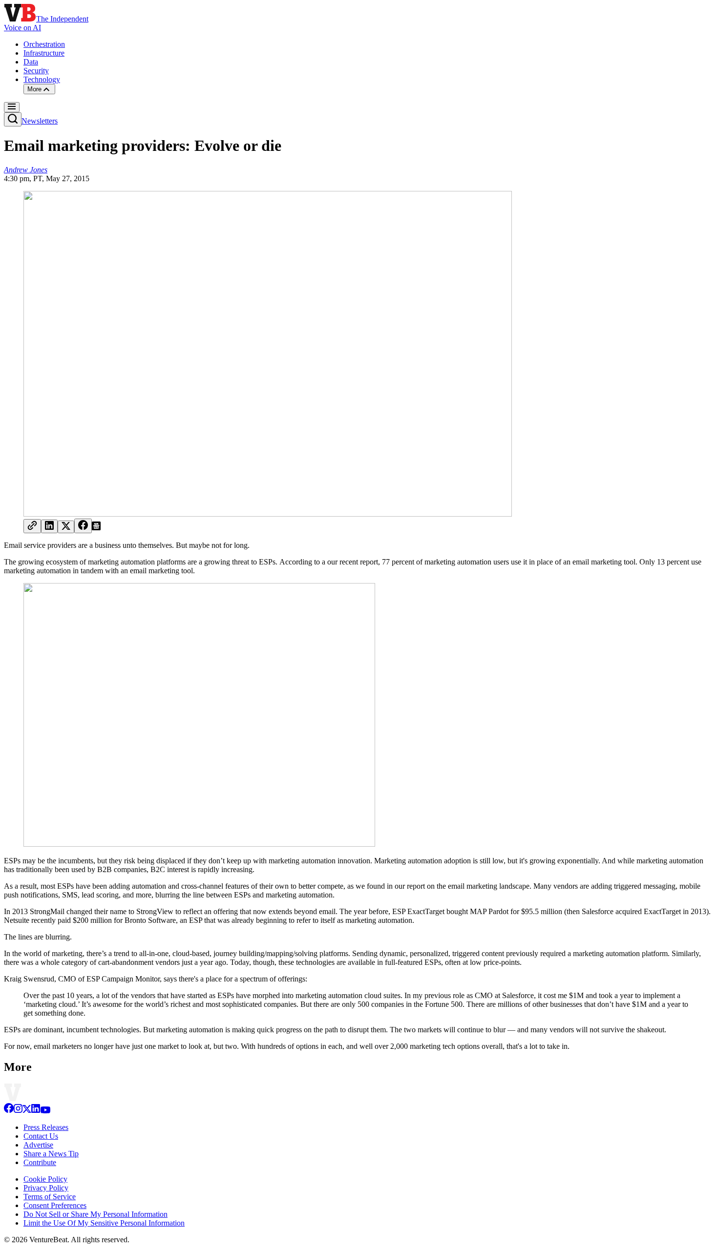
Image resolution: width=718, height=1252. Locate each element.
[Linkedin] (35, 1110)
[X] (26, 1110)
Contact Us (40, 1136)
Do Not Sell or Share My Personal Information (95, 1214)
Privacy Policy (45, 1188)
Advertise (38, 1145)
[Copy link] (32, 526)
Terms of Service (49, 1196)
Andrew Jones (25, 170)
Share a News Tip (51, 1153)
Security (36, 70)
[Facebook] (9, 1110)
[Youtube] (45, 1110)
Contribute (39, 1162)
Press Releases (45, 1127)
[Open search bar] (12, 119)
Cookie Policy (45, 1179)
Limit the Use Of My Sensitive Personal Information (104, 1223)
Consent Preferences (54, 1205)
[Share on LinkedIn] (49, 526)
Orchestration (44, 44)
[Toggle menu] (12, 107)
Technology (41, 79)
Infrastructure (43, 53)
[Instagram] (18, 1110)
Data (30, 62)
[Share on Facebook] (83, 526)
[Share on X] (66, 527)
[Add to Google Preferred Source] (96, 527)
